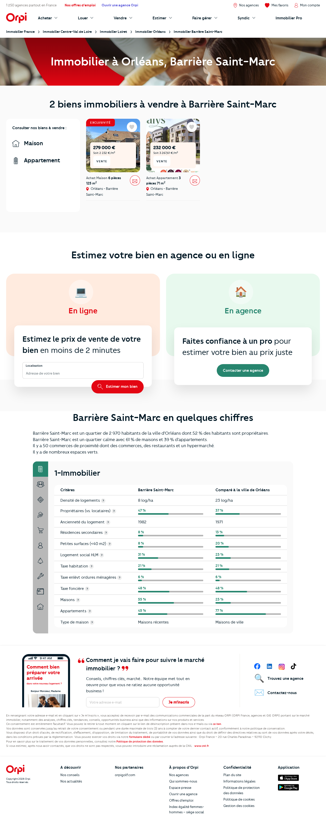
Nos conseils (69, 775)
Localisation (34, 366)
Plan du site (232, 775)
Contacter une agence (243, 370)
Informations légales (239, 781)
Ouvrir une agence (183, 794)
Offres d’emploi (181, 800)
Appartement (41, 160)
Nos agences (179, 775)
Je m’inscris (179, 702)
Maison (32, 143)
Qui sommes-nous (183, 781)
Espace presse (180, 788)
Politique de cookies (239, 799)
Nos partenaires (129, 767)
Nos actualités (71, 781)
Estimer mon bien (121, 386)
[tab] (40, 469)
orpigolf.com (125, 775)
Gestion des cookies (238, 806)
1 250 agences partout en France (31, 5)
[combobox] (26, 373)
